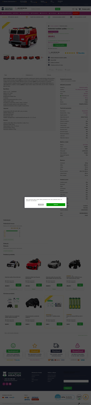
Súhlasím (56, 204)
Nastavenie (40, 204)
